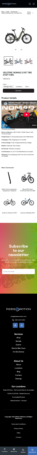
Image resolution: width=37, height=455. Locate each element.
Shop (2, 11)
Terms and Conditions (18, 424)
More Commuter (7, 168)
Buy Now (18, 91)
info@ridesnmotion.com (18, 316)
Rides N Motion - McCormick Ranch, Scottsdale (18, 390)
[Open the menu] (34, 4)
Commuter (14, 11)
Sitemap (18, 379)
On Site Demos (18, 352)
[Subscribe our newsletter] (31, 271)
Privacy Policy (18, 428)
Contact (18, 375)
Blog (18, 372)
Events (18, 345)
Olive (27, 86)
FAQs (18, 433)
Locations (18, 368)
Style (7, 11)
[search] (29, 4)
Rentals (18, 341)
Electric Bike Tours (18, 348)
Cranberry (19, 86)
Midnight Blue (8, 86)
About (18, 364)
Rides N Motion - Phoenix (18, 401)
